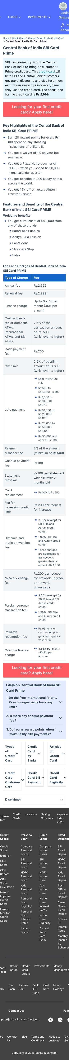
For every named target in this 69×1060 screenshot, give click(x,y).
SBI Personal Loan (26, 863)
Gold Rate (46, 987)
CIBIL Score (3, 862)
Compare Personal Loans (26, 850)
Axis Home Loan (43, 889)
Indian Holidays (58, 987)
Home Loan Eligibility (44, 919)
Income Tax (23, 987)
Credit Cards (18, 38)
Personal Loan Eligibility (26, 902)
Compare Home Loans (45, 850)
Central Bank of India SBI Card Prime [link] (26, 41)
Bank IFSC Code (35, 988)
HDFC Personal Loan (26, 876)
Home (6, 38)
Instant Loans (25, 930)
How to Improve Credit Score (5, 898)
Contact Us (12, 1038)
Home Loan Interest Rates (44, 904)
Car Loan (12, 987)
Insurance (31, 814)
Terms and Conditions (37, 1038)
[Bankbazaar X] (51, 1020)
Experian (5, 855)
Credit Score (4, 848)
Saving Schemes (47, 816)
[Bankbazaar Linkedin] (60, 1020)
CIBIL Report (4, 872)
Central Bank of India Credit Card (45, 38)
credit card (47, 71)
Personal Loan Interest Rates (26, 917)
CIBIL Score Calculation (7, 883)
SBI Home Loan (43, 863)
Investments (41, 966)
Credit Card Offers (26, 969)
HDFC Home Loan (43, 876)
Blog (24, 1036)
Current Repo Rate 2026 (44, 934)
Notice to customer (54, 1038)
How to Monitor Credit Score (5, 915)
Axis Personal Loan (26, 889)
